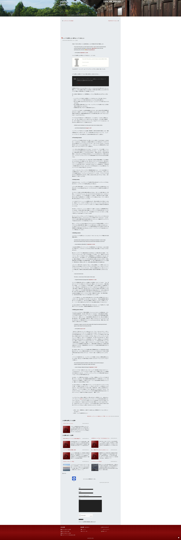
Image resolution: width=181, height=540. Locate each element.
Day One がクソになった (113, 20)
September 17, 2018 (92, 279)
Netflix (79, 83)
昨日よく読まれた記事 (65, 531)
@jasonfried (94, 48)
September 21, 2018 (84, 52)
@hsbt (81, 398)
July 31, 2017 (82, 328)
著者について (104, 531)
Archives (115, 1)
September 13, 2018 (91, 244)
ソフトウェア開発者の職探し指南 (69, 449)
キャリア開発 (103, 416)
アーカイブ (84, 529)
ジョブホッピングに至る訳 (68, 20)
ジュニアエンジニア (94, 416)
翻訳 (88, 416)
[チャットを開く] (178, 537)
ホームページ (81, 495)
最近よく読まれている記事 (66, 533)
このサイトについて (105, 529)
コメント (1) (108, 416)
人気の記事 (62, 527)
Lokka (93, 538)
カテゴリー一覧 (84, 531)
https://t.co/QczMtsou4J (90, 49)
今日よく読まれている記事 (66, 529)
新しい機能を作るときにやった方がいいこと (99, 449)
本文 (79, 499)
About (110, 1)
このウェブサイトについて (68, 423)
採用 (90, 416)
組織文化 (99, 416)
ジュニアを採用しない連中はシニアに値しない (73, 38)
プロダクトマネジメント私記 (68, 461)
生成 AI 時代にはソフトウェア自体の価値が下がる (72, 438)
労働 (76, 40)
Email (80, 491)
